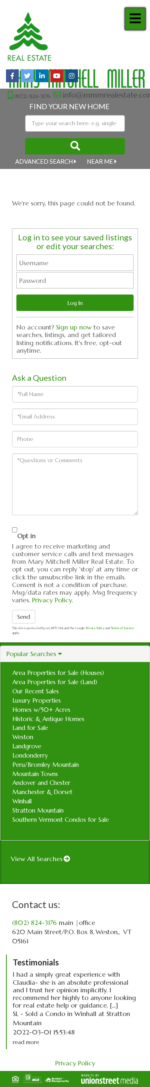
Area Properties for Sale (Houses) (58, 673)
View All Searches (36, 859)
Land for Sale (30, 727)
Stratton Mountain (38, 810)
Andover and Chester (41, 782)
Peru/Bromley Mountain (45, 764)
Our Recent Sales (35, 691)
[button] (75, 146)
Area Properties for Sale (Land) (54, 682)
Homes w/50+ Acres (41, 709)
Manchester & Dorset (42, 792)
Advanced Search (44, 161)
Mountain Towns (35, 774)
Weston (22, 737)
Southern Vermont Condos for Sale (60, 819)
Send (23, 616)
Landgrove (26, 746)
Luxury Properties (36, 700)
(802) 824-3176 (34, 922)
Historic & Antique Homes (48, 719)
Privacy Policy (52, 600)
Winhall (22, 801)
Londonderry (30, 755)
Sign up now (74, 327)
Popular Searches (31, 654)
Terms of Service (122, 628)
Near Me (100, 161)
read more (26, 1042)
